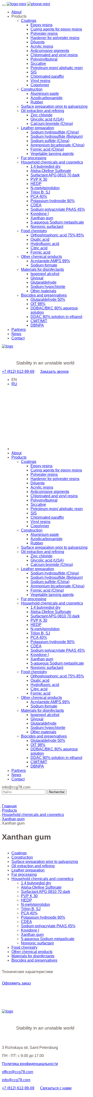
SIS (34, 72)
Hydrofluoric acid (45, 244)
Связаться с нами (56, 1088)
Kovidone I (40, 214)
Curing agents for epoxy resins (56, 29)
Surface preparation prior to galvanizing (54, 106)
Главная (9, 806)
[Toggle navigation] (4, 5)
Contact (18, 338)
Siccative (38, 64)
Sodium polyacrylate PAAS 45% (58, 209)
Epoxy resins (41, 25)
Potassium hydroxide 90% (53, 201)
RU (14, 384)
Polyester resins (44, 33)
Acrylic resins (42, 46)
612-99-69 (18, 371)
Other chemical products (41, 257)
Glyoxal (37, 278)
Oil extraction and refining (42, 111)
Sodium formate (44, 265)
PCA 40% (39, 197)
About (16, 12)
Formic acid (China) (47, 149)
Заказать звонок (54, 371)
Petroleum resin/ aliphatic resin (57, 68)
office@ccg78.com (17, 1072)
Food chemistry (34, 231)
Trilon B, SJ (40, 192)
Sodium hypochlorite (48, 287)
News (16, 334)
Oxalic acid (40, 239)
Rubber (37, 102)
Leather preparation (37, 128)
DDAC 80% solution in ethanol (56, 317)
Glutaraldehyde (44, 282)
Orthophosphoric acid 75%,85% (57, 235)
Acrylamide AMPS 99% (50, 261)
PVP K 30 (39, 179)
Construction (31, 89)
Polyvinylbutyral (44, 59)
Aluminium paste (45, 94)
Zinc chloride (41, 115)
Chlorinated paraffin (47, 76)
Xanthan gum (42, 218)
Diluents (38, 42)
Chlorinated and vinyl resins (54, 55)
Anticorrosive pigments (50, 51)
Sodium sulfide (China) (50, 141)
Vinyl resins (40, 81)
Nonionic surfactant (47, 227)
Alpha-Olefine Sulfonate (51, 171)
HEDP (36, 184)
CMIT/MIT (39, 321)
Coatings (28, 21)
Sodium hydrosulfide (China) (55, 132)
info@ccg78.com (16, 1080)
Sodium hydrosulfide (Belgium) (57, 136)
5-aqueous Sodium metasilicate (57, 222)
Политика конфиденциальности (30, 1064)
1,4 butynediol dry (46, 166)
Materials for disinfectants (42, 269)
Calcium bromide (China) (52, 124)
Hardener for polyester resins (55, 38)
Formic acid (40, 252)
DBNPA (37, 325)
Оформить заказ (16, 983)
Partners (18, 330)
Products (18, 457)
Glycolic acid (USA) (47, 119)
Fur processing (33, 158)
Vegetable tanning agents (52, 154)
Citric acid (39, 248)
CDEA (36, 205)
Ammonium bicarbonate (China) (57, 145)
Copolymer (40, 85)
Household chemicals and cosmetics (52, 162)
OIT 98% (38, 304)
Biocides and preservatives (44, 295)
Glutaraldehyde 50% (48, 299)
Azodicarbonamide (46, 98)
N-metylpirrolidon (45, 188)
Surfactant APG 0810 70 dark (55, 175)
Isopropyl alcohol (45, 274)
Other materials (43, 291)
